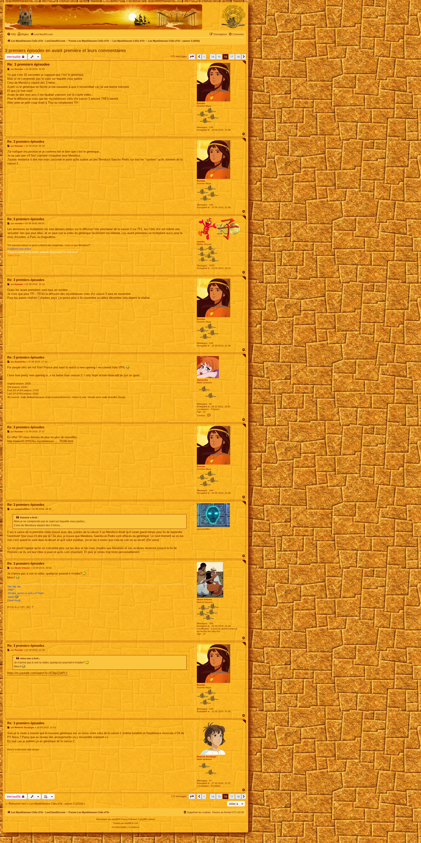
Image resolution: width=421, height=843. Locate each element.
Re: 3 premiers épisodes (28, 64)
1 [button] (204, 57)
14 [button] (212, 57)
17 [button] (231, 57)
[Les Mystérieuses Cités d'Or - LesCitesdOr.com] (233, 16)
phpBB (115, 819)
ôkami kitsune (204, 599)
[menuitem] (11, 34)
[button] (192, 56)
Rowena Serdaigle (206, 756)
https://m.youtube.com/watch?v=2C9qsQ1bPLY (37, 673)
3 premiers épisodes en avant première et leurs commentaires (65, 50)
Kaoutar (201, 103)
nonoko (201, 241)
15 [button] (219, 57)
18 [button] (238, 57)
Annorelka (202, 380)
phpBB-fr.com (131, 823)
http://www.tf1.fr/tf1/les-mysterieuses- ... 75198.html (40, 441)
